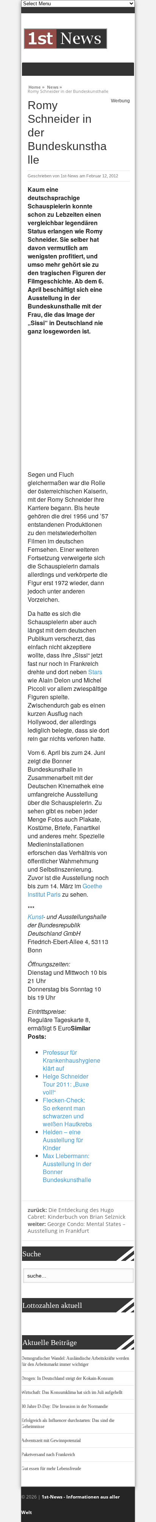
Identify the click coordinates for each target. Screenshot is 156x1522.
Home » (36, 86)
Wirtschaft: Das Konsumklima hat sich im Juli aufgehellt (71, 1392)
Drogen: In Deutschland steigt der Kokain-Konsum (67, 1378)
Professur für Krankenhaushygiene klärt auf (71, 1060)
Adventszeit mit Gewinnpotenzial (51, 1440)
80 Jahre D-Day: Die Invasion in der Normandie (64, 1406)
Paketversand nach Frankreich (48, 1454)
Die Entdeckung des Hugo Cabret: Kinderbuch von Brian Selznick (76, 1213)
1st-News (69, 176)
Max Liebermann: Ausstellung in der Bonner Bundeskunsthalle (67, 1167)
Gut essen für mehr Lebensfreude (51, 1468)
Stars (95, 671)
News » (54, 86)
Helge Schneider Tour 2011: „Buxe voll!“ (66, 1084)
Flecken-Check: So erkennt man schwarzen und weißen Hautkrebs (67, 1112)
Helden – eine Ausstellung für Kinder (63, 1139)
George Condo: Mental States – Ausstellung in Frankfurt (76, 1227)
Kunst (35, 916)
